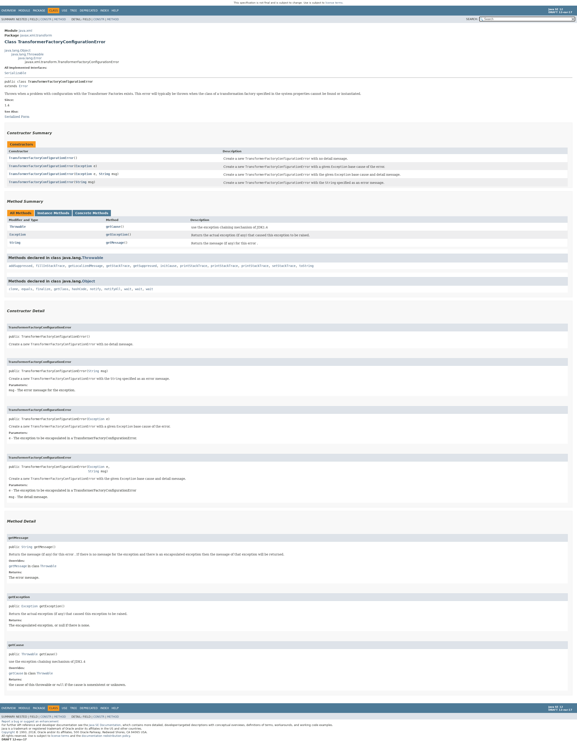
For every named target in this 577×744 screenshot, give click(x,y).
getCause (113, 226)
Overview (8, 10)
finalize (43, 289)
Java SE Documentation (105, 725)
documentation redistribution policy (106, 735)
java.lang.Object (17, 50)
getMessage (115, 242)
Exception (84, 166)
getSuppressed (145, 266)
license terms (334, 2)
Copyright (8, 732)
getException (117, 234)
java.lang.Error (30, 58)
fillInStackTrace (50, 266)
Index (104, 10)
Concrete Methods (91, 213)
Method (60, 19)
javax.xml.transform (36, 35)
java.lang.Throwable (27, 54)
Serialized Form (17, 116)
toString (306, 266)
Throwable (17, 226)
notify (95, 289)
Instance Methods (53, 213)
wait (127, 289)
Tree (73, 10)
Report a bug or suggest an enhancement (30, 721)
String (104, 174)
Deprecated (89, 10)
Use (64, 10)
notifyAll (112, 289)
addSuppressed (20, 266)
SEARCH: (472, 19)
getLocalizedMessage (85, 266)
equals (26, 289)
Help (115, 10)
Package (39, 10)
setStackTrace (283, 266)
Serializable (15, 73)
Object (88, 281)
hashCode (79, 289)
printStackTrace (193, 266)
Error (23, 86)
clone (13, 289)
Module (24, 10)
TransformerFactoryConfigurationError (41, 158)
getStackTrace (118, 266)
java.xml (25, 30)
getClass (61, 289)
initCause (168, 266)
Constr (45, 19)
